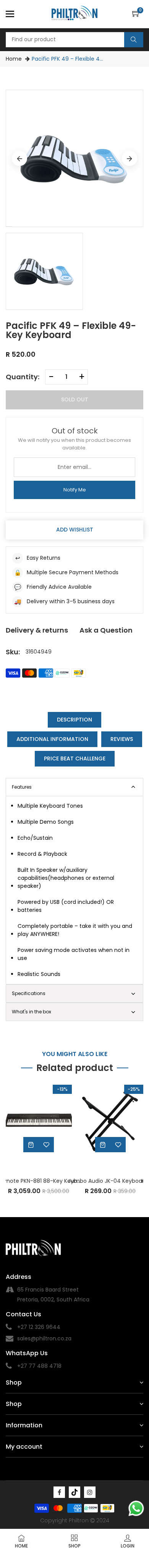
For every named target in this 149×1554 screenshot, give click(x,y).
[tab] (74, 993)
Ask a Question (106, 630)
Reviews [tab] (121, 739)
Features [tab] (22, 787)
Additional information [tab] (52, 739)
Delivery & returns (37, 630)
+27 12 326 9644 (38, 1327)
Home (14, 59)
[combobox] (74, 39)
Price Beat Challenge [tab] (74, 758)
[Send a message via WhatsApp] (136, 1508)
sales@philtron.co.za (44, 1338)
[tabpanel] (74, 890)
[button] (137, 14)
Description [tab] (74, 719)
